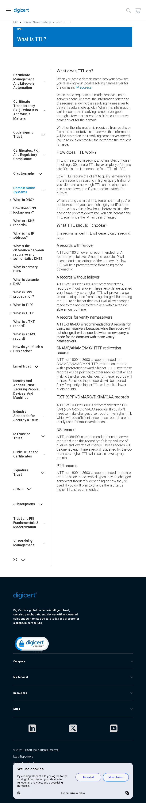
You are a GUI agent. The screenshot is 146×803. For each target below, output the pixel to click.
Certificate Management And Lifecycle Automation (23, 81)
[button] (31, 644)
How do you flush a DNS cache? (28, 349)
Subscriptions (24, 504)
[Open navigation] (8, 10)
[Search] (128, 10)
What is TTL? (23, 313)
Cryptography (24, 173)
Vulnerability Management (23, 543)
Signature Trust (20, 472)
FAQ (15, 22)
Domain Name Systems (37, 22)
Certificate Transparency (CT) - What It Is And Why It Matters (25, 110)
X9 (15, 560)
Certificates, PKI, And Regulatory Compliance (26, 154)
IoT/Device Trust (21, 436)
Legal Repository (23, 756)
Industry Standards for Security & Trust (25, 416)
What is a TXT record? (24, 324)
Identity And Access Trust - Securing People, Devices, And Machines (26, 389)
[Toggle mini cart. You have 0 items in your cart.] (137, 10)
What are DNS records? (24, 223)
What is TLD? (23, 305)
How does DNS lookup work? (24, 210)
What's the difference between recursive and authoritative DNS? (28, 252)
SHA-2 (18, 489)
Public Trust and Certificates (25, 454)
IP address (84, 87)
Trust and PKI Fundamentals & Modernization (26, 522)
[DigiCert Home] (21, 10)
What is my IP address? (23, 235)
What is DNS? (23, 200)
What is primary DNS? (25, 269)
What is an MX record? (24, 336)
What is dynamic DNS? (26, 282)
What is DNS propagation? (23, 294)
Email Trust (22, 366)
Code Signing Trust (23, 134)
